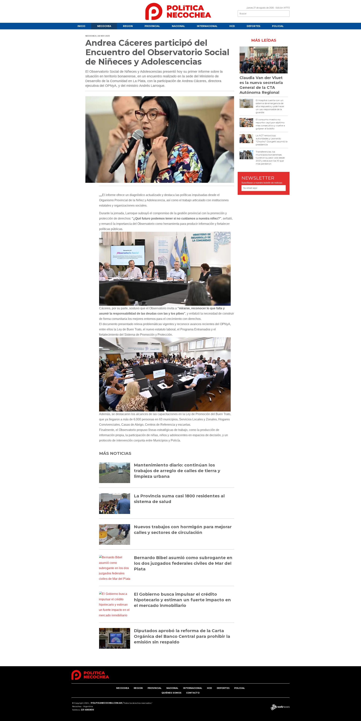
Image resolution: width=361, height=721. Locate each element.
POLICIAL (278, 26)
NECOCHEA (104, 26)
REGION (128, 26)
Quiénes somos (171, 692)
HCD (232, 26)
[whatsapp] (100, 196)
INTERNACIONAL (207, 26)
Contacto (192, 692)
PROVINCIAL (152, 26)
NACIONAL (178, 26)
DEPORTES (253, 26)
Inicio (81, 26)
